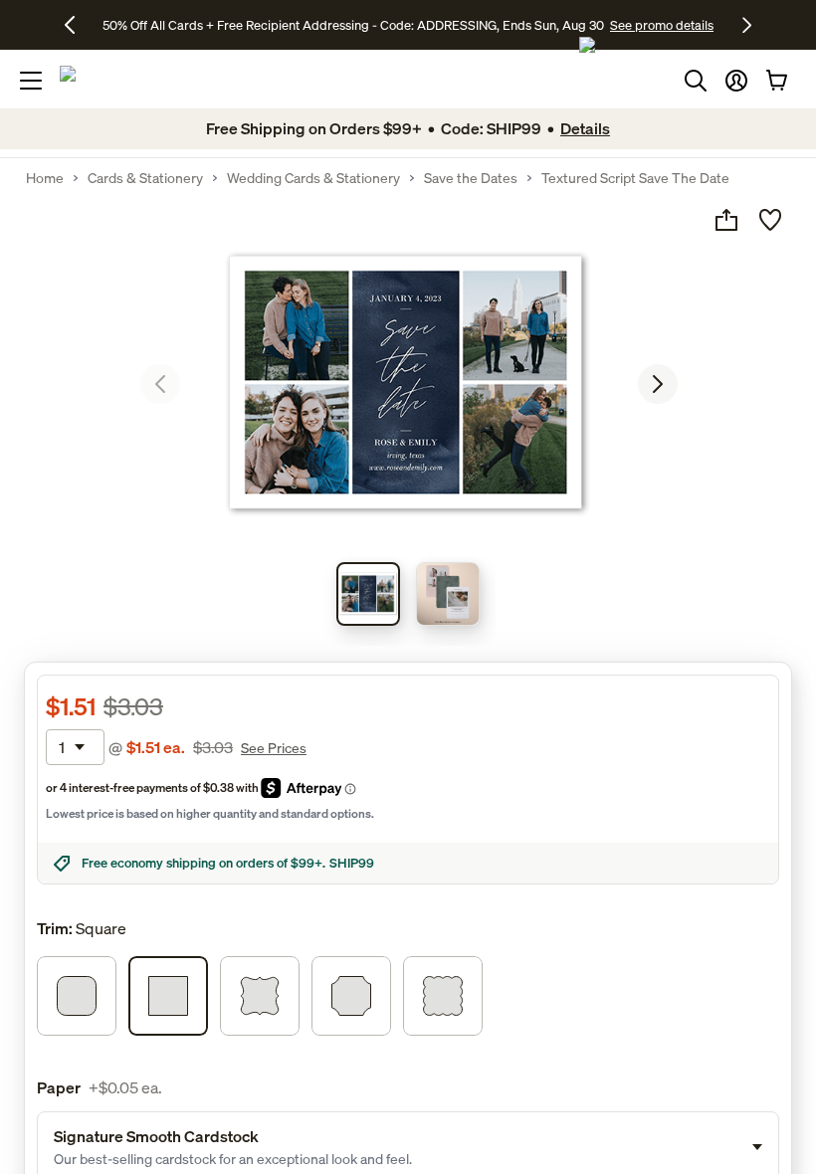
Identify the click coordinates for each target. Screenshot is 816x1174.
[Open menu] (31, 81)
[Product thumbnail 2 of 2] (448, 594)
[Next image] (658, 384)
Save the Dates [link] (470, 178)
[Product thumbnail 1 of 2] (368, 594)
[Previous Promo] (77, 25)
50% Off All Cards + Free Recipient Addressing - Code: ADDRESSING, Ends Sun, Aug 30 (353, 25)
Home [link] (45, 178)
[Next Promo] (746, 25)
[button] (736, 81)
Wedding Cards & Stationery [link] (313, 178)
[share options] (726, 220)
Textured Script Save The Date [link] (635, 178)
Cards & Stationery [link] (145, 178)
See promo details (662, 25)
